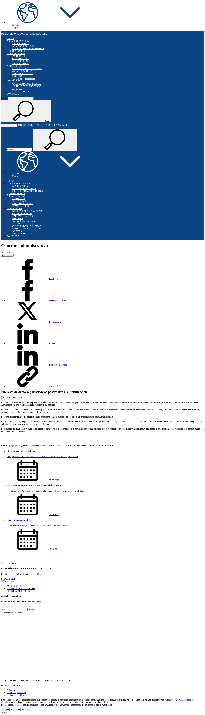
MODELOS (17, 76)
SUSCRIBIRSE (8, 579)
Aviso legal (12, 690)
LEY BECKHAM (20, 43)
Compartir (6, 255)
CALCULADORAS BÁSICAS (26, 84)
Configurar (15, 710)
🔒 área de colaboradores (23, 79)
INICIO (10, 38)
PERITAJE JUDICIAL (22, 61)
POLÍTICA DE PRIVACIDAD (21, 588)
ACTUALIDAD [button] (14, 66)
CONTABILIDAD (20, 58)
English (15, 27)
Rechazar (26, 710)
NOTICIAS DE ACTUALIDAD (27, 68)
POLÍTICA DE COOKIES (19, 591)
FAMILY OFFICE (20, 63)
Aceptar (5, 710)
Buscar (4, 98)
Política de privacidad (16, 692)
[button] (49, 22)
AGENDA (17, 89)
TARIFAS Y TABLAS (22, 73)
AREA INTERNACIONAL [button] (19, 41)
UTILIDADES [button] (13, 81)
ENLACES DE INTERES (24, 91)
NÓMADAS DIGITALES (24, 46)
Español (15, 25)
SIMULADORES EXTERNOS (26, 86)
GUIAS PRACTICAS (22, 71)
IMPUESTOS (18, 56)
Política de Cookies (15, 695)
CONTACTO (13, 94)
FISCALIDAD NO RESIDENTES (28, 48)
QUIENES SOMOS (16, 51)
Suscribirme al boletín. (14, 612)
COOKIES (5, 712)
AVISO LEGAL (14, 586)
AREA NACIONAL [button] (16, 53)
